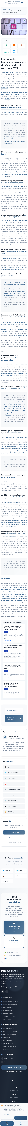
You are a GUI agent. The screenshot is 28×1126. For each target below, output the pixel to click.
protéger (7, 99)
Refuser (7, 1117)
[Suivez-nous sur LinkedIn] (6, 991)
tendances (4, 88)
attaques (10, 128)
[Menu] (22, 2)
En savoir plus (7, 1114)
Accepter (21, 1117)
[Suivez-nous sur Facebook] (2, 991)
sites (13, 72)
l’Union (6, 402)
